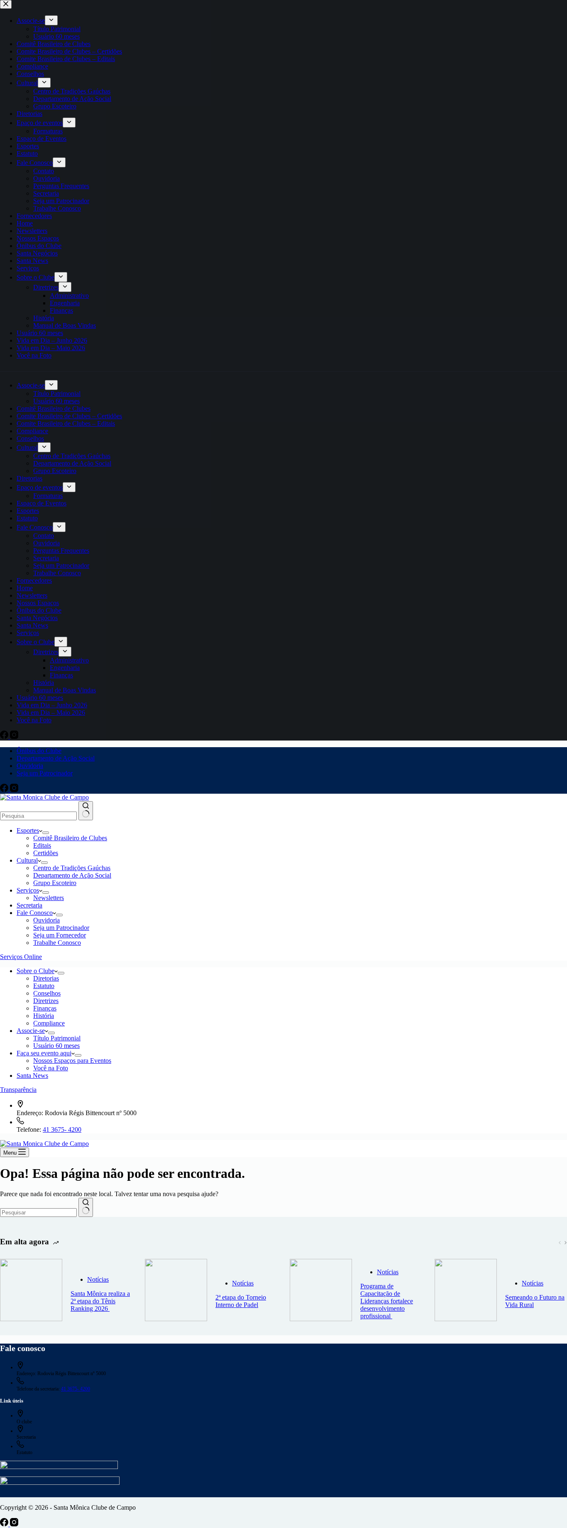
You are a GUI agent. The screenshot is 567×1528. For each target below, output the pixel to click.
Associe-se (31, 1030)
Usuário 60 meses (56, 1045)
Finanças (44, 1008)
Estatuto (43, 985)
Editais (42, 845)
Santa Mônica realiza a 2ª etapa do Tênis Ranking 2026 (100, 1301)
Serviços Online (21, 956)
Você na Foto (50, 1068)
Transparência (18, 1089)
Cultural (27, 860)
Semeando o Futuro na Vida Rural (535, 1301)
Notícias (98, 1279)
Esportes (28, 830)
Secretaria (29, 905)
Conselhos (47, 993)
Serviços (28, 890)
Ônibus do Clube (39, 750)
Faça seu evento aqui (44, 1053)
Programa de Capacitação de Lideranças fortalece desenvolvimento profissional (386, 1301)
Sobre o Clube (35, 970)
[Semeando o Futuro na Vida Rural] (466, 1291)
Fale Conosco (35, 912)
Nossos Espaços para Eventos (72, 1060)
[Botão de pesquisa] (85, 810)
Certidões (45, 852)
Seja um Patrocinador (45, 773)
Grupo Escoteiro (54, 882)
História (43, 1015)
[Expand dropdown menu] (45, 832)
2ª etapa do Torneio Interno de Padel (240, 1301)
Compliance (49, 1023)
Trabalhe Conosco (57, 942)
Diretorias (46, 978)
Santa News (32, 1075)
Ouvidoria (30, 765)
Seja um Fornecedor (59, 935)
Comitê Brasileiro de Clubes (70, 837)
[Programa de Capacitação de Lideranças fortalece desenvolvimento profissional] (321, 1291)
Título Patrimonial (57, 1038)
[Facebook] (5, 789)
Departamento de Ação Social (56, 758)
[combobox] (38, 816)
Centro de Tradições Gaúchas (71, 867)
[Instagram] (14, 789)
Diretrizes (46, 1000)
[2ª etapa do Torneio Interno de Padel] (176, 1291)
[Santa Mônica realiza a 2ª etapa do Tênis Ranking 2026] (31, 1291)
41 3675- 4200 (62, 1129)
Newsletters (48, 897)
